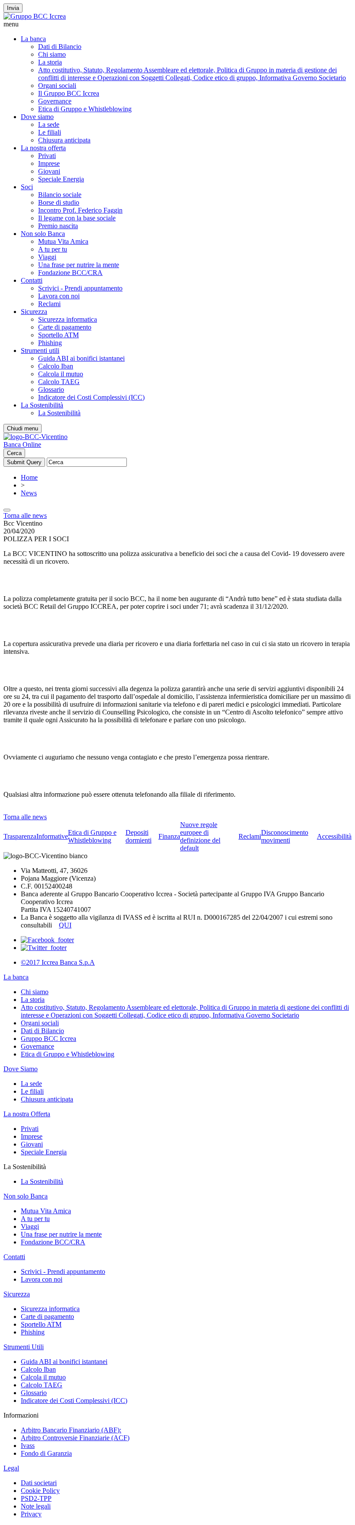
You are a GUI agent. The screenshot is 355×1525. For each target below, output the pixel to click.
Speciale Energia (61, 179)
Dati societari (39, 1482)
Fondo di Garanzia (46, 1453)
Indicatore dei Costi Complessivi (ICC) (91, 397)
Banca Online (22, 444)
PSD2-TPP (36, 1498)
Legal (11, 1468)
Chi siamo (52, 54)
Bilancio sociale (59, 194)
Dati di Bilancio (59, 46)
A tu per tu (52, 249)
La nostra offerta (43, 148)
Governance (54, 101)
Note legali (36, 1506)
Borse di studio (58, 202)
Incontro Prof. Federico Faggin (80, 210)
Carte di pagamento (64, 327)
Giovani (49, 171)
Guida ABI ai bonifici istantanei (81, 358)
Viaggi (47, 257)
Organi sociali (57, 85)
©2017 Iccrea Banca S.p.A (58, 962)
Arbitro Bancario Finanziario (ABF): (71, 1430)
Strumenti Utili (23, 1347)
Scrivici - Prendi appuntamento (80, 288)
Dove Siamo (20, 1069)
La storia (50, 62)
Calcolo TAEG (59, 381)
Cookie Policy (40, 1490)
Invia (13, 8)
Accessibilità (334, 836)
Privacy (31, 1514)
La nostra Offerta (26, 1114)
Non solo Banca (43, 233)
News (29, 493)
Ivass (28, 1445)
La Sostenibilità (42, 405)
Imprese (49, 163)
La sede (48, 124)
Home (29, 477)
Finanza (169, 836)
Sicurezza (34, 311)
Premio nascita (58, 225)
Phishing (50, 342)
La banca (33, 38)
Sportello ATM (58, 335)
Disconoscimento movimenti (284, 836)
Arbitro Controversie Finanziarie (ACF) (75, 1437)
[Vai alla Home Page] (35, 436)
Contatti (31, 280)
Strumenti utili (40, 350)
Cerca (14, 453)
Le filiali (49, 132)
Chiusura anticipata (64, 140)
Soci (27, 187)
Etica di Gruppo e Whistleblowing (85, 109)
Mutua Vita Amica (63, 241)
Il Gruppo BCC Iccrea (68, 93)
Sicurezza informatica (67, 319)
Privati (47, 155)
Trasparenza (19, 836)
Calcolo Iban (55, 366)
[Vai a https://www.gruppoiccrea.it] (34, 16)
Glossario (51, 389)
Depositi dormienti (139, 836)
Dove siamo (37, 116)
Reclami (49, 303)
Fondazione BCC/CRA (70, 272)
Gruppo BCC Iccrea (48, 1038)
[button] (177, 24)
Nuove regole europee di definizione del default (200, 836)
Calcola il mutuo (60, 374)
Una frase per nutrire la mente (78, 264)
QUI (65, 925)
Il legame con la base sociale (77, 218)
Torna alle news (25, 515)
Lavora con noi (59, 296)
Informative (52, 836)
